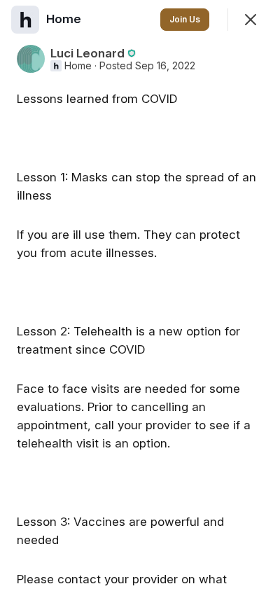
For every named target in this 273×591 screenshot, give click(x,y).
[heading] (65, 19)
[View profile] (25, 20)
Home (78, 65)
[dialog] (136, 295)
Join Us (184, 19)
